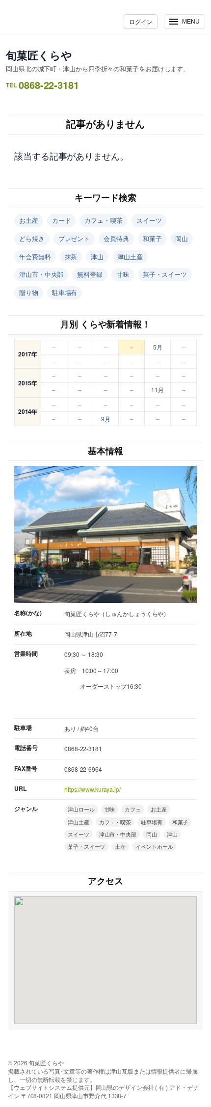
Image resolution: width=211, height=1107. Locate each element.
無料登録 (90, 274)
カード (61, 220)
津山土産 (130, 256)
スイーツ (149, 220)
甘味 (122, 274)
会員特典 (116, 238)
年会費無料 (35, 256)
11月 (157, 389)
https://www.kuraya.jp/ (92, 789)
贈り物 (28, 292)
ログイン (141, 21)
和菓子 (152, 238)
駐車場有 (65, 292)
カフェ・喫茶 (103, 220)
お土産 (28, 220)
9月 (105, 418)
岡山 (181, 238)
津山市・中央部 (41, 274)
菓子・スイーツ (165, 274)
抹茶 (71, 256)
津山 (97, 256)
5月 (157, 347)
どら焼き (32, 238)
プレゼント (74, 238)
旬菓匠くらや (39, 55)
